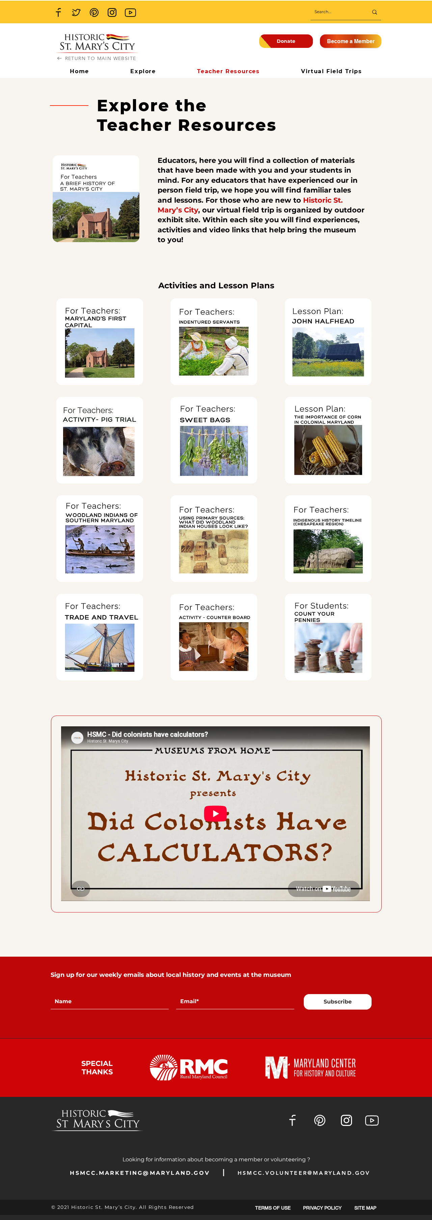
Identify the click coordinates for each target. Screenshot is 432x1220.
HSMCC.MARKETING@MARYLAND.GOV (140, 1173)
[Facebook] (58, 12)
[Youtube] (130, 12)
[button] (365, 1208)
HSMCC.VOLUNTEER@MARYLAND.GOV (304, 1173)
